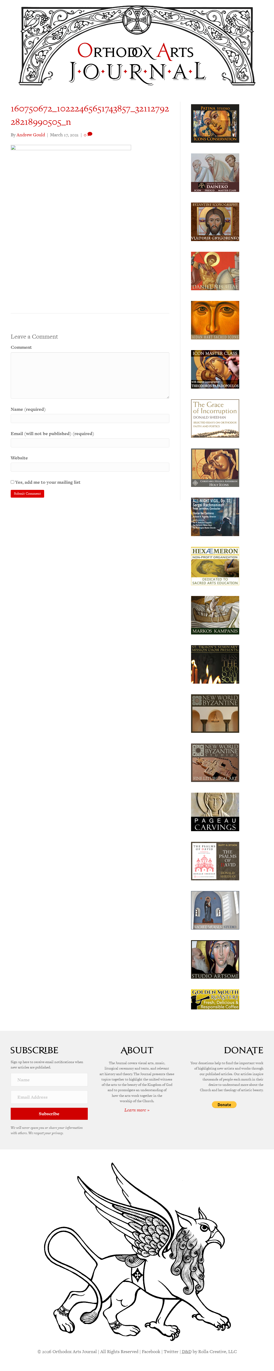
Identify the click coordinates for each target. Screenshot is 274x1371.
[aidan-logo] (215, 319)
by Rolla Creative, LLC (209, 1351)
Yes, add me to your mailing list (47, 482)
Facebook (151, 1351)
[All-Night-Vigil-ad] (215, 516)
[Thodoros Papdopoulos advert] (215, 369)
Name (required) (28, 409)
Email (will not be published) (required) (52, 433)
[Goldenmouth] (215, 999)
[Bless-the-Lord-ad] (215, 664)
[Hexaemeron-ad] (215, 565)
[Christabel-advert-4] (215, 467)
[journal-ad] (215, 811)
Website (19, 458)
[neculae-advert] (215, 270)
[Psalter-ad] (215, 860)
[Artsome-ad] (215, 959)
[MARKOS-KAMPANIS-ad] (215, 614)
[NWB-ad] (215, 713)
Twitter (171, 1351)
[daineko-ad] (215, 172)
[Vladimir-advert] (215, 221)
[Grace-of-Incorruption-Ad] (215, 418)
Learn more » (137, 1110)
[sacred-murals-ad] (215, 910)
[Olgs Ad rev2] (215, 123)
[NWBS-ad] (215, 762)
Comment (21, 347)
